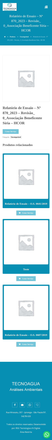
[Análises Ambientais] (10, 7)
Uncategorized (16, 137)
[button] (46, 434)
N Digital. (36, 428)
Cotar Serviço (10, 131)
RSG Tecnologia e (24, 428)
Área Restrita (26, 432)
